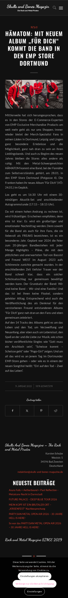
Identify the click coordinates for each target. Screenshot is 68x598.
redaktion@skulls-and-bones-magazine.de (40, 471)
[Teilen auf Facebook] (12, 410)
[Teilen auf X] (27, 410)
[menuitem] (52, 7)
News (34, 27)
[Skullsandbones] (28, 7)
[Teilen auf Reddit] (56, 410)
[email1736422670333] (34, 94)
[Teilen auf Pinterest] (41, 410)
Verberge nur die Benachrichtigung (34, 583)
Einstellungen (34, 591)
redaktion (47, 386)
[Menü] (61, 7)
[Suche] (52, 7)
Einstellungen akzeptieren (34, 576)
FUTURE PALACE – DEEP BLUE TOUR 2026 (33, 499)
